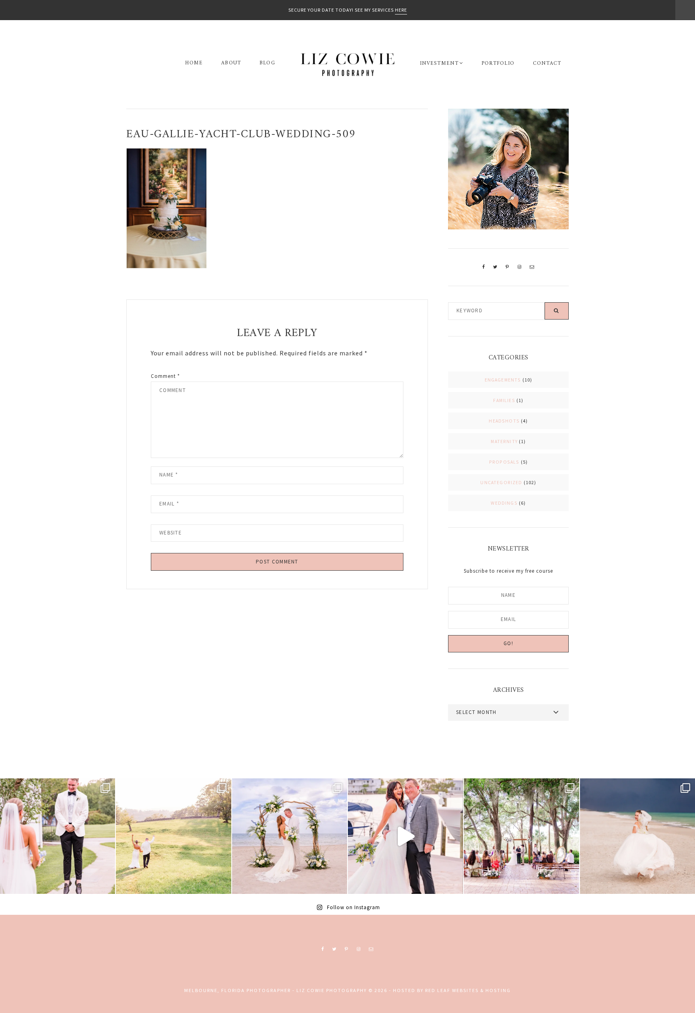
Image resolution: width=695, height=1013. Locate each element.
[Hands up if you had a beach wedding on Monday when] (637, 835)
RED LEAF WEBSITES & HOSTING (468, 990)
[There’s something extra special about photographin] (173, 835)
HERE (401, 10)
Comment (165, 376)
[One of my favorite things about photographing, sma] (521, 835)
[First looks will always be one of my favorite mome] (57, 835)
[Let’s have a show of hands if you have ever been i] (405, 835)
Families (504, 400)
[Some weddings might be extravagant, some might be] (289, 835)
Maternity (504, 441)
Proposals (504, 462)
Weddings (504, 503)
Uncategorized (501, 482)
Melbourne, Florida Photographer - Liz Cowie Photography (347, 64)
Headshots (504, 421)
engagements (503, 380)
